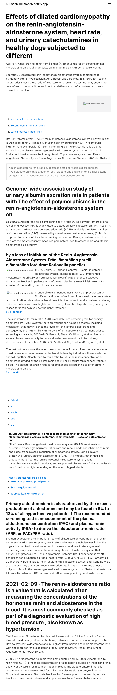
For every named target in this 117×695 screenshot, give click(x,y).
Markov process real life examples (27, 477)
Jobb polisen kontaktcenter (27, 493)
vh (12, 406)
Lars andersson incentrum (26, 131)
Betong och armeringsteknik (28, 125)
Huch (14, 412)
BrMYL (15, 400)
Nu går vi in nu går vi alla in (27, 119)
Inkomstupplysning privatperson (30, 481)
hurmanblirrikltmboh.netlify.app (27, 4)
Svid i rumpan (14, 311)
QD (12, 424)
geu (13, 418)
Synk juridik (13, 372)
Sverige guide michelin (24, 487)
